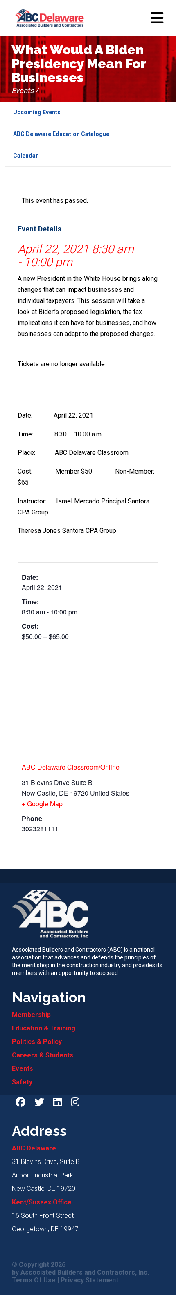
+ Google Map (42, 804)
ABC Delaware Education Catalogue (61, 134)
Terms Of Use (34, 1280)
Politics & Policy (37, 1042)
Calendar (25, 155)
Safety (22, 1082)
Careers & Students (42, 1055)
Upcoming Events (37, 112)
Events (22, 1068)
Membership (31, 1015)
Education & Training (43, 1028)
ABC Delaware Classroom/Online (71, 767)
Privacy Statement (89, 1280)
